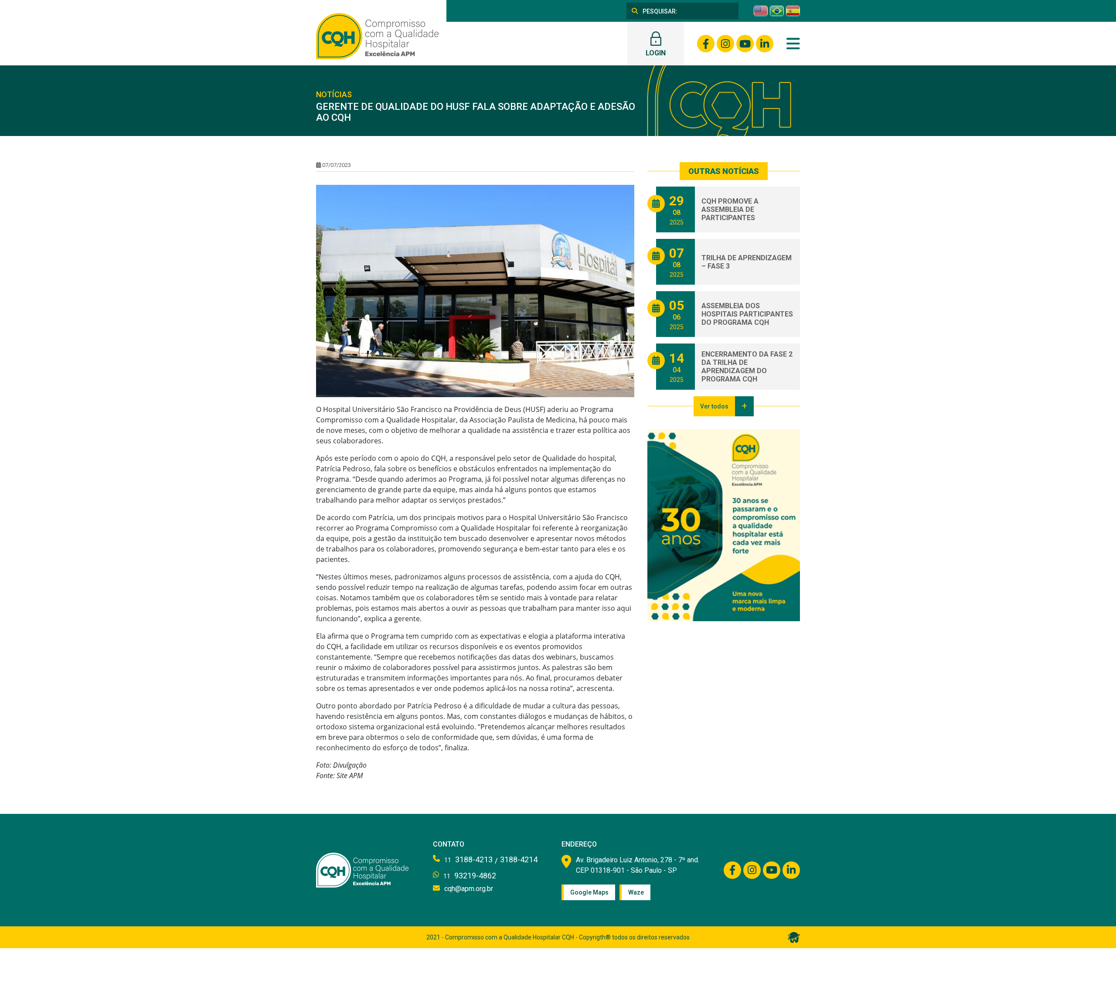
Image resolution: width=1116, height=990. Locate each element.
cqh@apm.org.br (468, 889)
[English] (761, 11)
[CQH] (377, 35)
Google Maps (589, 892)
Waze (636, 892)
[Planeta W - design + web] (794, 937)
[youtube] (745, 43)
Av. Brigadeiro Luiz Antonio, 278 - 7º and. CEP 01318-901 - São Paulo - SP (637, 865)
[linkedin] (764, 43)
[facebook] (706, 43)
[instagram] (725, 43)
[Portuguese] (777, 11)
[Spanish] (793, 11)
